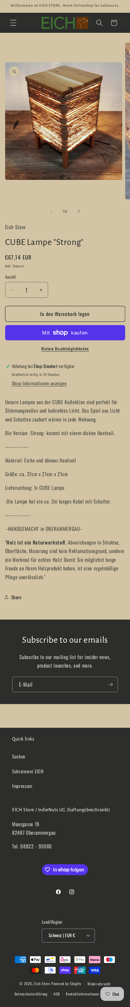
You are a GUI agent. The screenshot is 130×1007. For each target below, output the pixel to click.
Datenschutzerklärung (31, 993)
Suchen (18, 756)
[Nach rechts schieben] (79, 211)
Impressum (22, 785)
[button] (13, 22)
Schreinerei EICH (28, 771)
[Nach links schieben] (51, 211)
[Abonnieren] (110, 685)
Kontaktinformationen (82, 993)
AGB (57, 993)
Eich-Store (42, 983)
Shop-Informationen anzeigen (39, 383)
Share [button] (16, 597)
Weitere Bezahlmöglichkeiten (65, 349)
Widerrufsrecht (99, 983)
